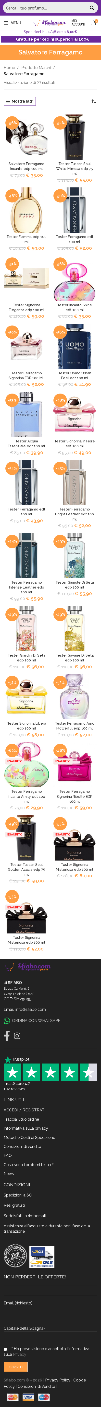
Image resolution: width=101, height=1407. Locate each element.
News (9, 1173)
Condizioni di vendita (22, 1146)
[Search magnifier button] (92, 7)
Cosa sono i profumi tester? (29, 1164)
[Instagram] (17, 1035)
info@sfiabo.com (30, 1009)
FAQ (8, 1155)
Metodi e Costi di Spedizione (29, 1137)
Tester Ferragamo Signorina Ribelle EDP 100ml (74, 796)
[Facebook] (7, 1036)
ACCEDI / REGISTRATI (25, 1110)
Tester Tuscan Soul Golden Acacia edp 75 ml (26, 869)
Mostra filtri (23, 101)
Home (9, 67)
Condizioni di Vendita (36, 1386)
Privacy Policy (57, 1380)
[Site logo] (49, 22)
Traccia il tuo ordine (21, 1119)
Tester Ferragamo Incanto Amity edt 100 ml (26, 796)
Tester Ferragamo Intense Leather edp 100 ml (26, 587)
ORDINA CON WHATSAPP (36, 1020)
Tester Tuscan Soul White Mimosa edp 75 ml (74, 169)
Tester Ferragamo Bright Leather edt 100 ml (74, 514)
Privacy (19, 1354)
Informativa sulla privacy (26, 1128)
